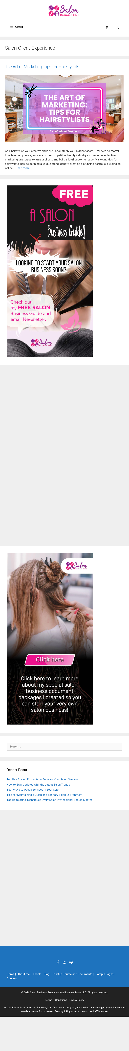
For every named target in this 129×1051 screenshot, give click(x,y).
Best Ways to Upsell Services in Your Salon (33, 789)
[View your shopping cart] (107, 27)
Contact (12, 978)
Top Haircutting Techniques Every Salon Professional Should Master (49, 799)
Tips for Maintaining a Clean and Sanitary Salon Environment (44, 794)
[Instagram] (64, 962)
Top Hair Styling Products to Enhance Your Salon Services (43, 779)
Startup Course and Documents (72, 974)
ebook (37, 974)
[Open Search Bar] (117, 27)
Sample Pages (105, 974)
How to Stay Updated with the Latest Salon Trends (38, 784)
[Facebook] (58, 962)
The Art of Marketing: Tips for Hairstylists (42, 66)
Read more (23, 168)
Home (10, 974)
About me (23, 974)
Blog (47, 974)
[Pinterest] (70, 962)
